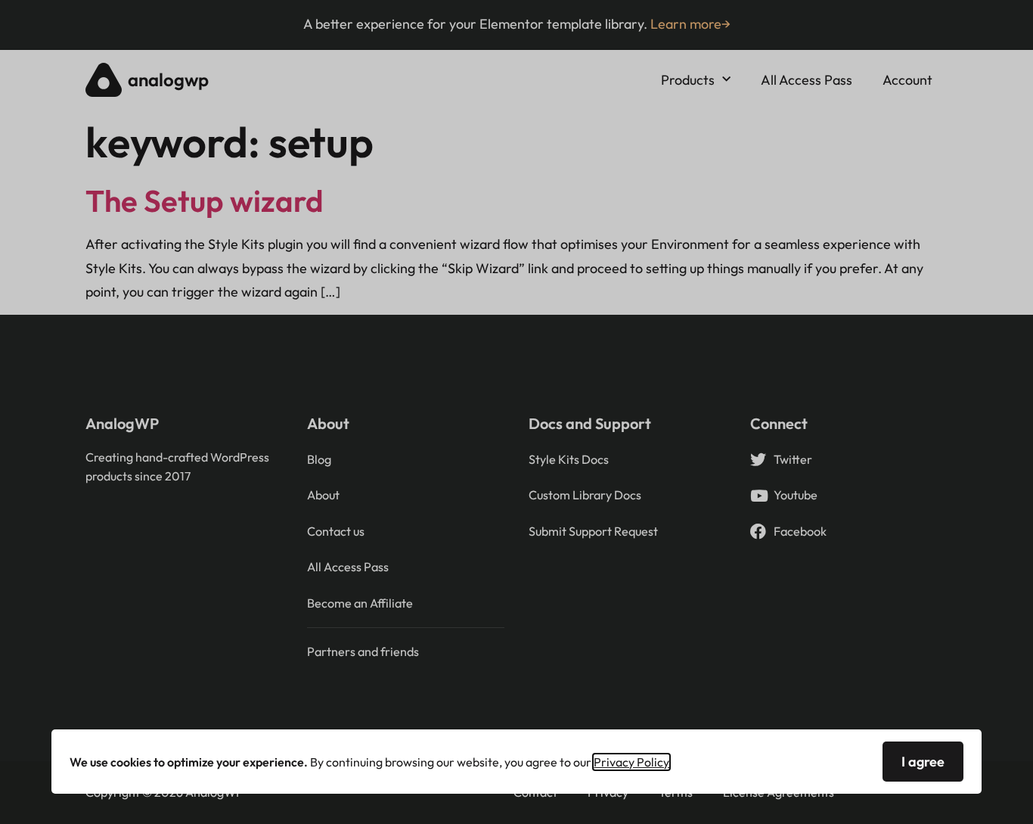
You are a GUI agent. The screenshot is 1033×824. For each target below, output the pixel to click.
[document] (516, 412)
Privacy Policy (631, 762)
